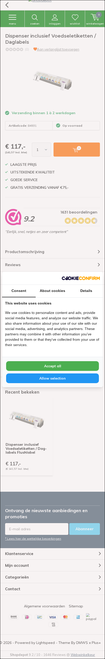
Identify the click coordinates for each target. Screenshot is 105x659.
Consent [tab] (18, 291)
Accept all (52, 366)
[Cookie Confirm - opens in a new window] (81, 278)
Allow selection (52, 378)
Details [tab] (86, 291)
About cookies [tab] (52, 291)
